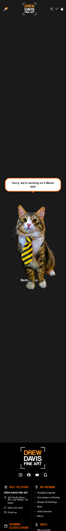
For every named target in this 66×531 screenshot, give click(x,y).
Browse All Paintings (47, 501)
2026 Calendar (44, 511)
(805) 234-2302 (15, 507)
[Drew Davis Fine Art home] (29, 8)
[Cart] (62, 8)
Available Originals (46, 492)
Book (39, 506)
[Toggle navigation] (5, 9)
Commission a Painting (48, 497)
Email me (12, 512)
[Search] (51, 8)
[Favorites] (56, 8)
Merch (40, 515)
